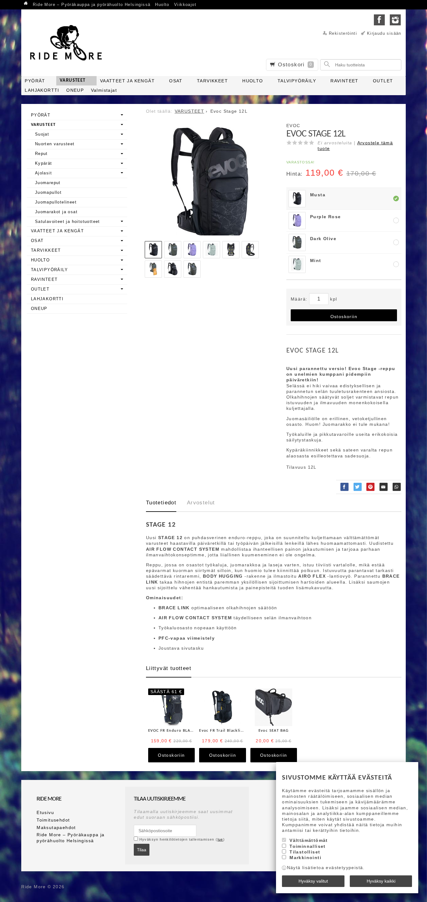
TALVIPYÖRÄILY (297, 80)
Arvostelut (201, 503)
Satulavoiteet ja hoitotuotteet (67, 221)
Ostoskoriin (343, 316)
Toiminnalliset (307, 846)
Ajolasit (43, 173)
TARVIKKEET (212, 80)
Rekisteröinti (343, 33)
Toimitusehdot (53, 819)
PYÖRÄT (35, 80)
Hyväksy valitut (313, 881)
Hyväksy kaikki (381, 881)
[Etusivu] (26, 4)
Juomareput (48, 182)
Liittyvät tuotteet (168, 668)
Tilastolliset (304, 851)
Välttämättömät (308, 840)
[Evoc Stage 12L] (210, 183)
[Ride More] (68, 42)
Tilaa (141, 849)
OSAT (176, 80)
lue (220, 839)
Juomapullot (48, 192)
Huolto (162, 5)
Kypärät (43, 163)
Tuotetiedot (161, 503)
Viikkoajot (185, 5)
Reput (41, 153)
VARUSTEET (73, 80)
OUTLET (383, 80)
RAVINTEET (344, 80)
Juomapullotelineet (56, 202)
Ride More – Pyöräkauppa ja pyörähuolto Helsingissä (91, 5)
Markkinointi (305, 857)
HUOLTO (252, 80)
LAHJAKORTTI (42, 90)
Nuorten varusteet (55, 144)
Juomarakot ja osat (56, 211)
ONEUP (75, 90)
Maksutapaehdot (56, 827)
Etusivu (45, 812)
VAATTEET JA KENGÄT (127, 80)
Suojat (42, 134)
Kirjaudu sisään (384, 33)
